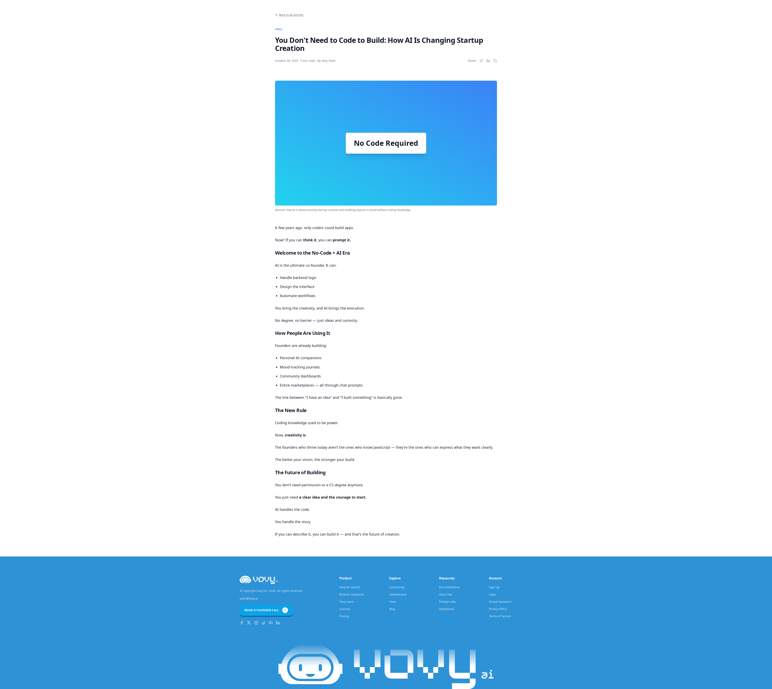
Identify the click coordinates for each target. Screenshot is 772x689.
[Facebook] (242, 623)
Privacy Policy (498, 609)
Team (392, 602)
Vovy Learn (346, 602)
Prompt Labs (447, 602)
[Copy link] (495, 61)
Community (397, 587)
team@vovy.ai (249, 598)
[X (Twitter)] (249, 623)
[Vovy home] (259, 582)
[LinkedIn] (278, 623)
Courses (344, 609)
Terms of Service (500, 616)
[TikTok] (263, 623)
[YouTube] (271, 623)
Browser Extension (351, 594)
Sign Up (494, 587)
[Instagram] (256, 623)
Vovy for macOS (349, 587)
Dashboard (446, 609)
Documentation (449, 587)
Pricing (344, 616)
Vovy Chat (445, 594)
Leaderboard (398, 594)
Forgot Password (500, 602)
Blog (392, 609)
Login (492, 594)
